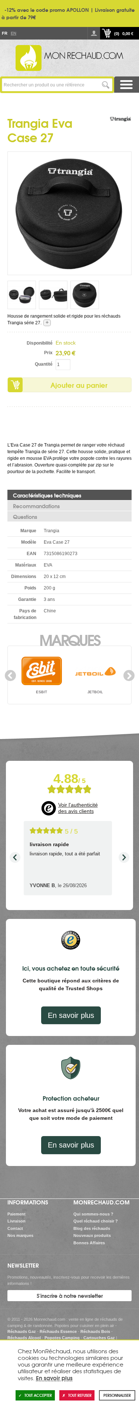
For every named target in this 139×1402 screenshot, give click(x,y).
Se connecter (93, 33)
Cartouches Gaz (99, 1338)
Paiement (16, 1214)
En (13, 33)
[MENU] (127, 84)
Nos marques (20, 1235)
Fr (4, 33)
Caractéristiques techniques (47, 495)
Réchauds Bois (95, 1331)
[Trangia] (120, 126)
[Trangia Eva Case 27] (69, 213)
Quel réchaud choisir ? (95, 1221)
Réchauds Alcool (24, 1338)
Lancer (105, 84)
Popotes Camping (62, 1338)
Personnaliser (117, 1395)
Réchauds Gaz (21, 1331)
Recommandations (36, 506)
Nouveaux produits (92, 1235)
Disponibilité (40, 343)
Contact (15, 1228)
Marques (69, 639)
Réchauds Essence (58, 1331)
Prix (48, 352)
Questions (25, 517)
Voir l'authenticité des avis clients (78, 808)
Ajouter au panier (78, 385)
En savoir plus (71, 1015)
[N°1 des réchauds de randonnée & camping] (69, 58)
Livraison (16, 1221)
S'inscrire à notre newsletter (70, 1296)
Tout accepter (38, 1395)
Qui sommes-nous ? (93, 1214)
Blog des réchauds (91, 1228)
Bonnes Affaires (89, 1243)
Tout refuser (80, 1395)
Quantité (44, 364)
